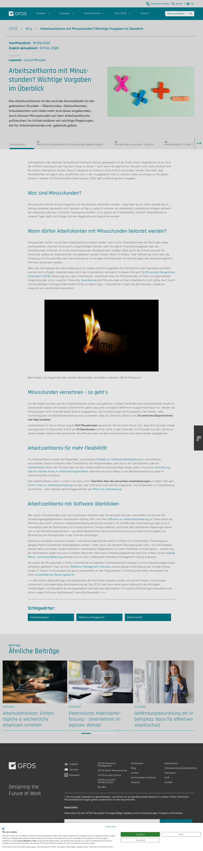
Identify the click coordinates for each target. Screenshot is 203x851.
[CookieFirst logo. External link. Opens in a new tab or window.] (3, 828)
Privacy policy (110, 827)
